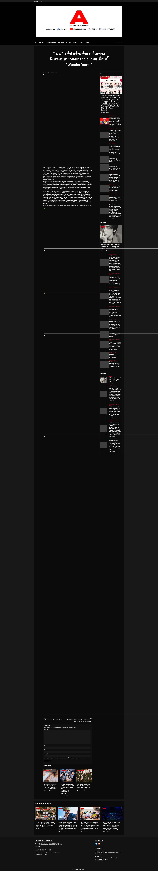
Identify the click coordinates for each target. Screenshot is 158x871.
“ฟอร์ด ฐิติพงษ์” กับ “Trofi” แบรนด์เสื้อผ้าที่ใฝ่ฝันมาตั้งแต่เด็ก (115, 335)
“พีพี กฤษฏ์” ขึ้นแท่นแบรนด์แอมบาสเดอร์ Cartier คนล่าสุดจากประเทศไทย (110, 247)
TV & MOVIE (61, 42)
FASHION (68, 42)
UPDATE (41, 42)
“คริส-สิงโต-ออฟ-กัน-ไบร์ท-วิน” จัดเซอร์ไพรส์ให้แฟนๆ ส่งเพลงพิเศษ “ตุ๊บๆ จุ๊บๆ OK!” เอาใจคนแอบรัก (79, 720)
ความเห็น (46, 729)
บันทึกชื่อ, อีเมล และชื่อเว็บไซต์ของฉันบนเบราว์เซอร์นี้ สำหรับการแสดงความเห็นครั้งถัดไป (65, 758)
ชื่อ (45, 745)
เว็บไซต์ (46, 753)
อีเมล (45, 749)
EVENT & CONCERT (51, 42)
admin (45, 72)
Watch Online (120, 42)
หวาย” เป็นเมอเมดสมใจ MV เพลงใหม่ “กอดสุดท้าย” (54, 719)
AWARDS (81, 42)
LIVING (87, 42)
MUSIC (74, 42)
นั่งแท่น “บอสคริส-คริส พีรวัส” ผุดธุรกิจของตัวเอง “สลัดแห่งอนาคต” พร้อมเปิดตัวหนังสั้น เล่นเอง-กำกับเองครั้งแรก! (115, 189)
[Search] (115, 43)
